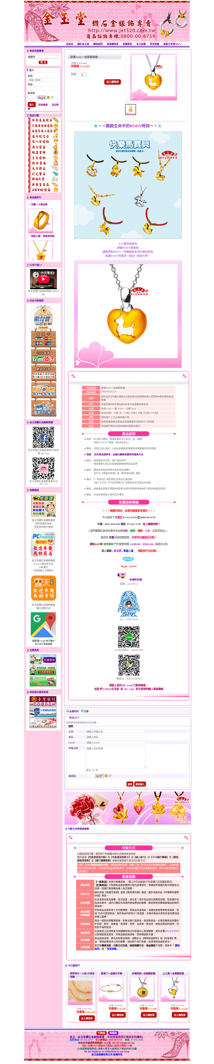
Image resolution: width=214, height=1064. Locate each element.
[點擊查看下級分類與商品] (43, 120)
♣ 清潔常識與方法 (113, 454)
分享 (86, 711)
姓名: (71, 737)
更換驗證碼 (52, 97)
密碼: (30, 84)
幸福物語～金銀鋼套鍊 (143, 973)
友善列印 (74, 711)
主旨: (71, 731)
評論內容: (74, 748)
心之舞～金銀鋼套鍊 (173, 973)
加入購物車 (112, 81)
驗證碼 (32, 93)
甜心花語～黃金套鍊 (41, 258)
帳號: (30, 76)
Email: (72, 742)
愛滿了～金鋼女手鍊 (111, 973)
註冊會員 (43, 105)
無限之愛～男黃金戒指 (43, 226)
